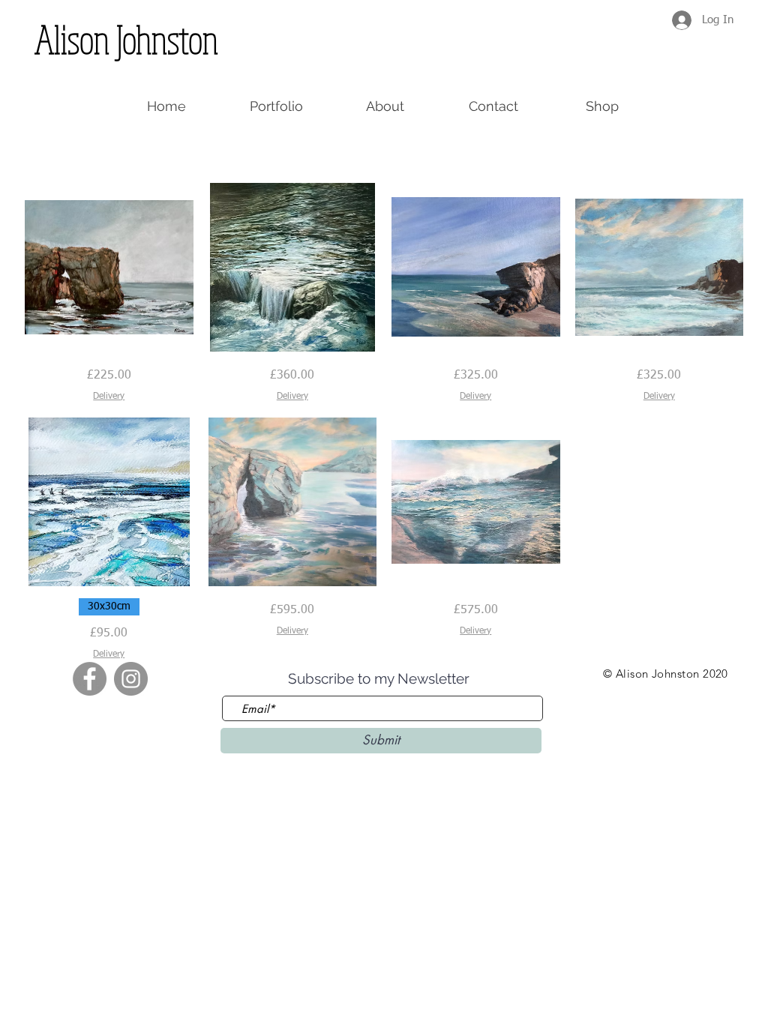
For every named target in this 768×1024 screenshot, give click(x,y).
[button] (602, 106)
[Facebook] (89, 679)
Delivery (108, 396)
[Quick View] (109, 267)
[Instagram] (131, 679)
